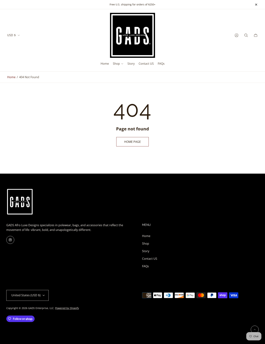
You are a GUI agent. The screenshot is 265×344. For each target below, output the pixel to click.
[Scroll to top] (255, 330)
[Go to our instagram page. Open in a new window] (10, 240)
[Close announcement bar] (256, 4)
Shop (145, 243)
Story (145, 251)
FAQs (145, 266)
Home (11, 77)
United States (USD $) (26, 295)
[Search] (246, 35)
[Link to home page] (19, 202)
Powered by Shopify (67, 308)
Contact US (149, 259)
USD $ (11, 35)
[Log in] (236, 35)
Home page (132, 142)
